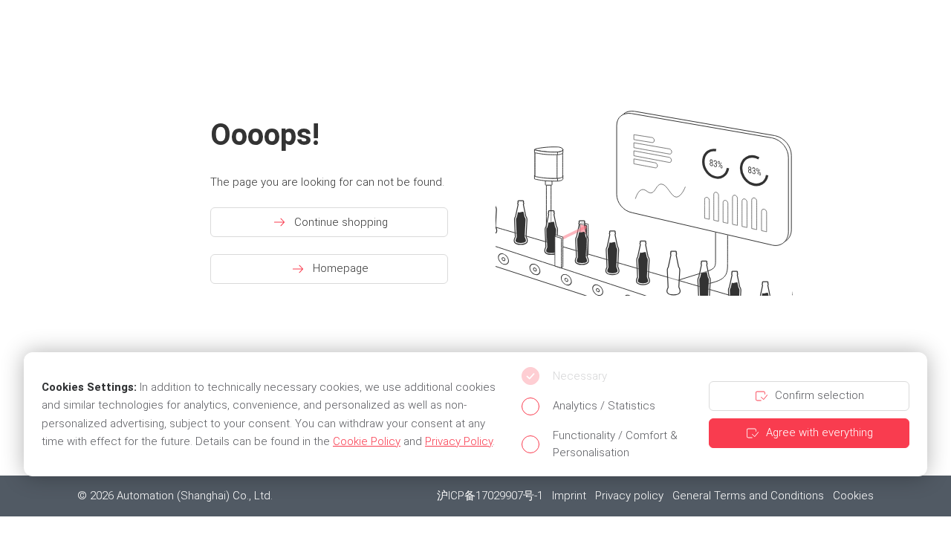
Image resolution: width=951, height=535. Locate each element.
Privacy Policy (459, 441)
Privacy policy (629, 495)
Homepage (341, 268)
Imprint (569, 495)
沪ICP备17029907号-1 (490, 495)
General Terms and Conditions (748, 495)
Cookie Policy (366, 441)
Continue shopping (341, 222)
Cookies (853, 495)
